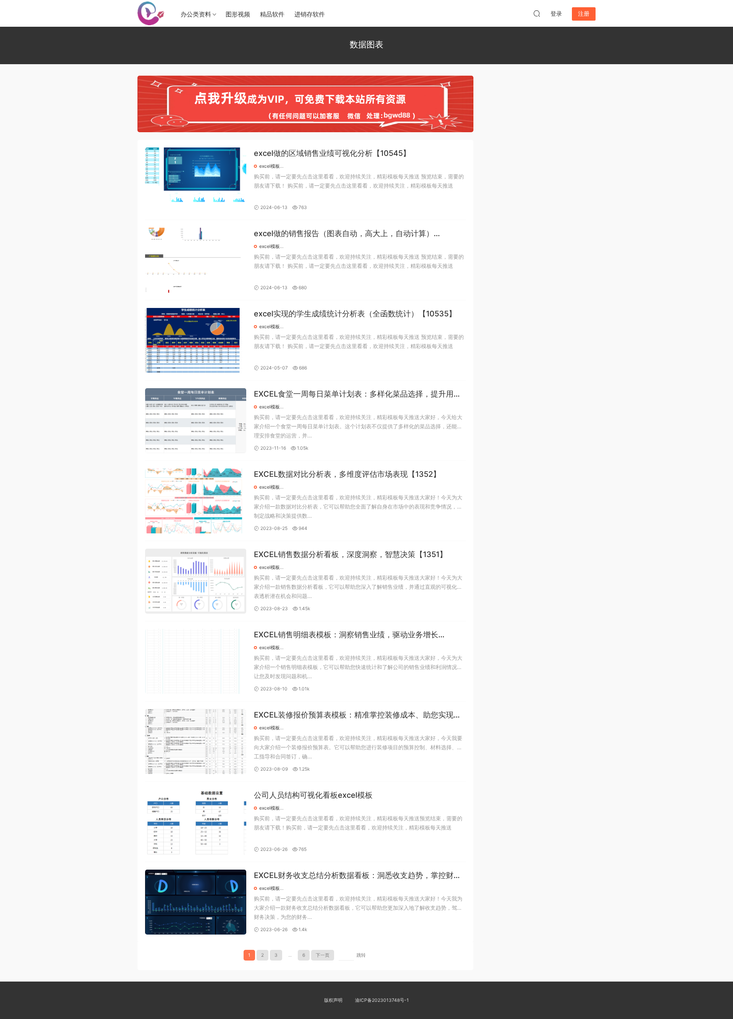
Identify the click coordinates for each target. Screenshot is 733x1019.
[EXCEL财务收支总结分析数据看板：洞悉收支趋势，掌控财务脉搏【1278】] (195, 902)
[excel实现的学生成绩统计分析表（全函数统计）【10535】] (195, 340)
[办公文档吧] (150, 13)
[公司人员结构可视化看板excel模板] (195, 821)
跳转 (361, 955)
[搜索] (537, 13)
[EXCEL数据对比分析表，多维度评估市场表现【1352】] (195, 500)
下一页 (322, 955)
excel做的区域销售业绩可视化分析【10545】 (332, 153)
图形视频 (238, 14)
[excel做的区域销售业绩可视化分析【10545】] (195, 179)
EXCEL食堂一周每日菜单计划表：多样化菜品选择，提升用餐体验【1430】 (357, 394)
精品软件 (272, 14)
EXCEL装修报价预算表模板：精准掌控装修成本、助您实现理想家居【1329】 (357, 715)
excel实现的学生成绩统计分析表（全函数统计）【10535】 (355, 313)
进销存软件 (309, 14)
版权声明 (333, 1000)
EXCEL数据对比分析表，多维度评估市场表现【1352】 (347, 474)
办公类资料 (196, 14)
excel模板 (269, 166)
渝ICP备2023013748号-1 (382, 1000)
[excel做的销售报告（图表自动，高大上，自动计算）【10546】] (195, 260)
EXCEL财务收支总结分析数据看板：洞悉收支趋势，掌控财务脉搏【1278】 (357, 876)
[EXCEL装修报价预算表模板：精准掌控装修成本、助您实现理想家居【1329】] (195, 741)
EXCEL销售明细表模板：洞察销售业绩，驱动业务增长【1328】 (346, 635)
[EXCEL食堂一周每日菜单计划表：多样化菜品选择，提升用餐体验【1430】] (195, 420)
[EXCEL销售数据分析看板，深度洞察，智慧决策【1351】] (195, 581)
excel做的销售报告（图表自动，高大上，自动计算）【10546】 (344, 234)
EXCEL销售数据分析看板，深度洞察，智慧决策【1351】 (350, 554)
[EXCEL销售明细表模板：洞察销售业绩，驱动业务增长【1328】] (195, 661)
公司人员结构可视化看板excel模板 (313, 795)
